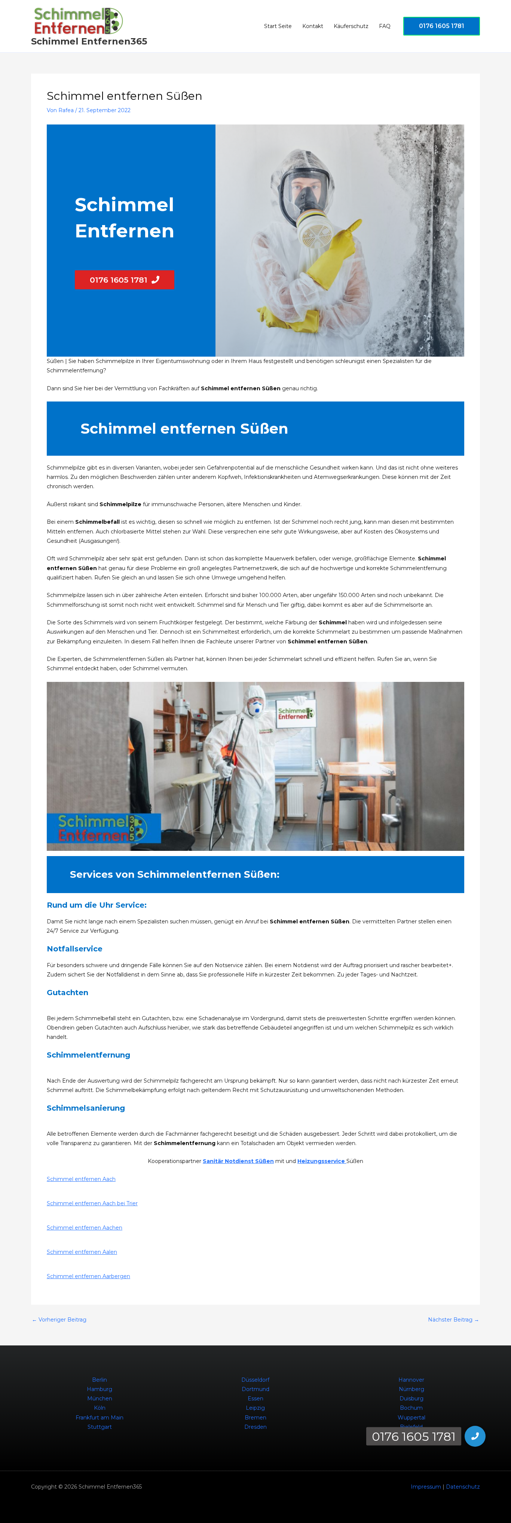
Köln (99, 1407)
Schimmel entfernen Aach (81, 1179)
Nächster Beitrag (453, 1319)
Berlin (99, 1379)
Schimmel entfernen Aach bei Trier (92, 1203)
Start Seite (278, 26)
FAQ (385, 26)
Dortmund (255, 1389)
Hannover (411, 1379)
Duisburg (411, 1398)
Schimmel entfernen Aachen (84, 1227)
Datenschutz (463, 1486)
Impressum (426, 1486)
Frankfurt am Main (99, 1417)
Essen (255, 1398)
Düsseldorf (255, 1379)
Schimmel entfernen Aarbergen (88, 1276)
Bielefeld (411, 1427)
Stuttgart (100, 1427)
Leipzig (255, 1407)
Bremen (255, 1417)
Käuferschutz (351, 26)
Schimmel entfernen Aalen (82, 1252)
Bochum (411, 1407)
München (99, 1398)
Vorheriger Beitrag (59, 1319)
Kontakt (312, 26)
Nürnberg (411, 1389)
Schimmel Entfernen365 (89, 41)
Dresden (255, 1427)
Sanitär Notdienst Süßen (238, 1161)
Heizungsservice (321, 1161)
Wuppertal (411, 1417)
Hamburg (99, 1389)
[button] (441, 26)
